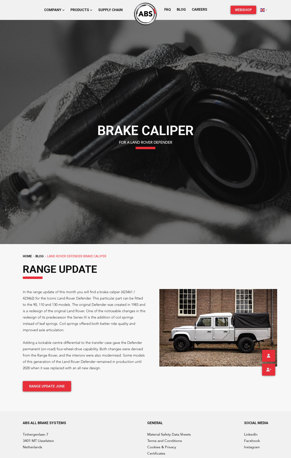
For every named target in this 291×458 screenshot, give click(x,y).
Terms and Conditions (164, 440)
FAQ (167, 9)
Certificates (156, 453)
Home (27, 256)
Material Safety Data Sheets (169, 434)
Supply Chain (110, 10)
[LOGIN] (268, 356)
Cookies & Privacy (161, 447)
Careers (199, 9)
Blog (181, 9)
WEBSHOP (243, 10)
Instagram (252, 447)
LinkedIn (251, 434)
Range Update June (47, 386)
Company (53, 10)
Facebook (252, 440)
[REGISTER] (268, 370)
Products (80, 10)
